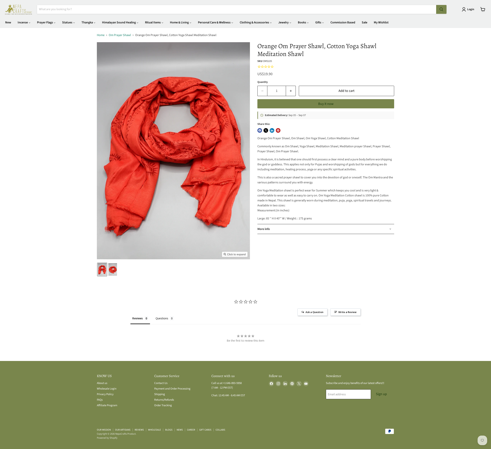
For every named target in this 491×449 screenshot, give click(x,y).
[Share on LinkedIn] (272, 130)
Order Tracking (163, 405)
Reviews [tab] (137, 318)
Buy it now (326, 103)
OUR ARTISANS (122, 430)
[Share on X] (266, 130)
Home (101, 35)
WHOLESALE (154, 430)
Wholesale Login (106, 389)
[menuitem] (8, 22)
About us (102, 383)
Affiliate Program (107, 405)
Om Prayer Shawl (120, 35)
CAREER (191, 430)
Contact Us (160, 383)
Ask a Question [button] (314, 312)
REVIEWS (139, 430)
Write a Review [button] (347, 312)
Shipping (159, 394)
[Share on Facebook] (259, 130)
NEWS (180, 430)
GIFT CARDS (205, 430)
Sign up (381, 394)
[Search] (441, 9)
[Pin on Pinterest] (278, 130)
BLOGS (168, 430)
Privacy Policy (105, 394)
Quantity (262, 82)
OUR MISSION (104, 430)
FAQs (100, 400)
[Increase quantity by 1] (291, 91)
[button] (469, 9)
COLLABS (220, 430)
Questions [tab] (162, 318)
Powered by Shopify (107, 438)
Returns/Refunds (164, 400)
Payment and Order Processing (172, 389)
